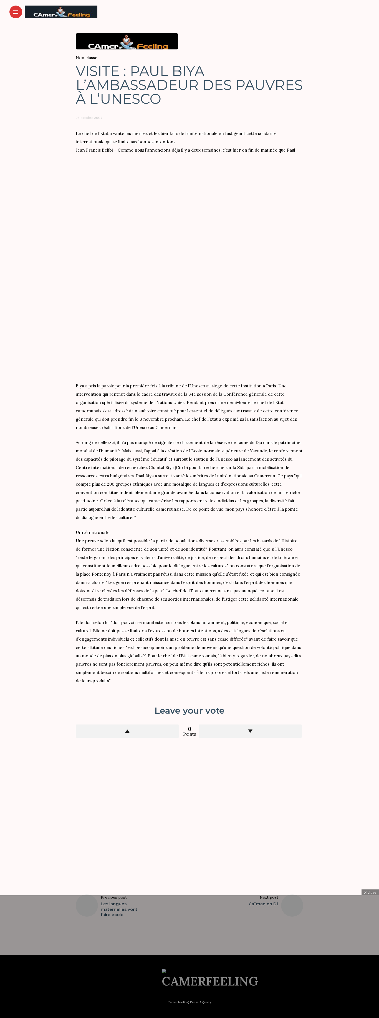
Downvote (250, 731)
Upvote (127, 731)
